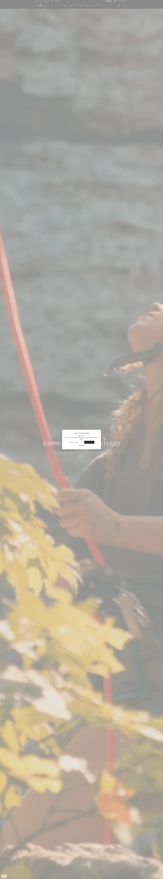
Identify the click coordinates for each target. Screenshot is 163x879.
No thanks (81, 445)
